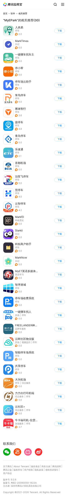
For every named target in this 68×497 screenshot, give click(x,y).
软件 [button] (13, 13)
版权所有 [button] (18, 469)
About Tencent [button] (21, 466)
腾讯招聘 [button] (56, 466)
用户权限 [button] (28, 469)
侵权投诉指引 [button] (51, 469)
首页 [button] (5, 13)
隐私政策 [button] (39, 469)
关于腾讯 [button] (7, 466)
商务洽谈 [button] (46, 466)
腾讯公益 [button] (7, 469)
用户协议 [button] (7, 473)
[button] (12, 4)
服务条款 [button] (35, 466)
